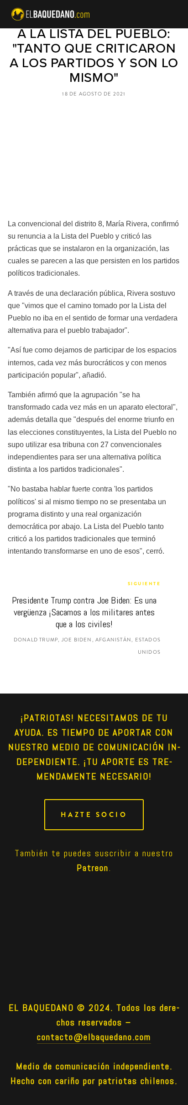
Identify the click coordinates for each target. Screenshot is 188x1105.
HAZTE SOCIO (94, 815)
